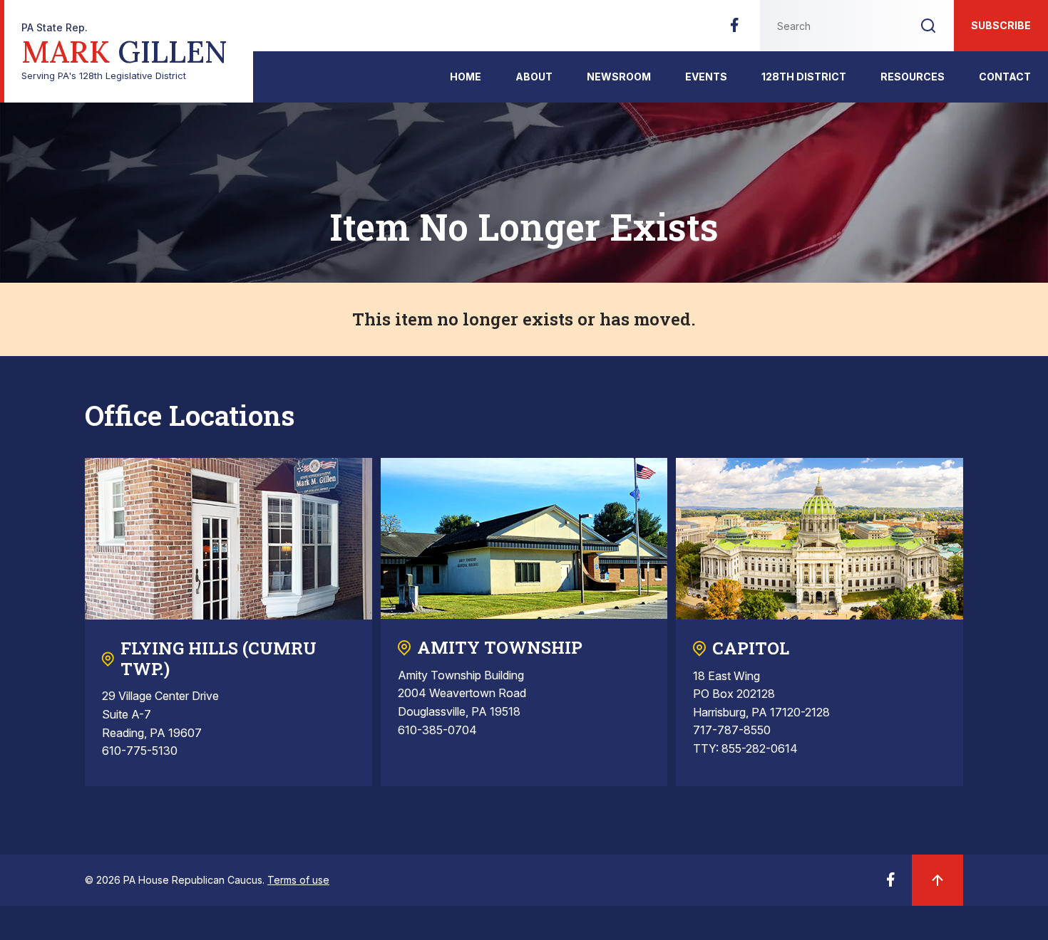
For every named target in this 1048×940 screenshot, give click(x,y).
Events (706, 76)
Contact (1005, 76)
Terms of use (298, 880)
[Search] (928, 25)
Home (465, 76)
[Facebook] (734, 29)
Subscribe (1001, 25)
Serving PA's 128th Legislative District (124, 51)
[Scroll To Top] (937, 880)
